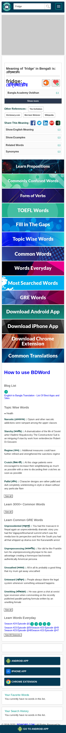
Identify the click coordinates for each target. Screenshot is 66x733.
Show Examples (33, 137)
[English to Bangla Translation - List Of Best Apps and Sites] (6, 392)
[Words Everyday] (33, 274)
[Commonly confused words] (33, 187)
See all (8, 496)
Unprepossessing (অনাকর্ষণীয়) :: (21, 548)
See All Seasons (13, 635)
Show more (33, 101)
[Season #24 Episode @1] (32, 624)
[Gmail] (52, 124)
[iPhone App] (33, 332)
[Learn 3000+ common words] (33, 260)
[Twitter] (40, 124)
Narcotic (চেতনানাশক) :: (16, 419)
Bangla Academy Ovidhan (33, 92)
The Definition (36, 109)
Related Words (33, 145)
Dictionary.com (13, 115)
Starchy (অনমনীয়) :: (14, 431)
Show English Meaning (33, 129)
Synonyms (33, 151)
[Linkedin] (46, 124)
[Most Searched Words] (33, 289)
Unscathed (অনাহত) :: (15, 567)
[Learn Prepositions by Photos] (33, 172)
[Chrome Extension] (33, 347)
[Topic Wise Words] (33, 245)
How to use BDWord (27, 372)
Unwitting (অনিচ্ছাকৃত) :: (16, 591)
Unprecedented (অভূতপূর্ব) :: (18, 526)
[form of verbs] (33, 201)
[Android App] (33, 318)
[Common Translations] (33, 361)
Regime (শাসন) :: (13, 450)
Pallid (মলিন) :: (12, 481)
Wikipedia (49, 115)
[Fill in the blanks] (33, 230)
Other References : (15, 108)
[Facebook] (34, 124)
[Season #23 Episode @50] (36, 624)
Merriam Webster (32, 115)
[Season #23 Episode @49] (41, 624)
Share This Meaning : (17, 123)
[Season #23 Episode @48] (45, 624)
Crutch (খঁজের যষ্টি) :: (14, 462)
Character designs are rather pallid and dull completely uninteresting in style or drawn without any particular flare (32, 485)
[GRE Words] (33, 303)
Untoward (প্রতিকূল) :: (15, 579)
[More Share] (58, 124)
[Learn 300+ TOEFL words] (33, 216)
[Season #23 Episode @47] (48, 624)
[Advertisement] (33, 35)
